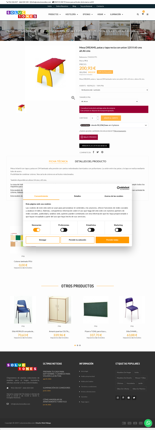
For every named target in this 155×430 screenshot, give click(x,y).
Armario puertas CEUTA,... (59, 331)
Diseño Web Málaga (43, 423)
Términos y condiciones (89, 386)
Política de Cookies (87, 381)
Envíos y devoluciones (88, 392)
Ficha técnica (58, 161)
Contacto (100, 6)
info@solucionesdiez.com (41, 2)
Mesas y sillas (140, 378)
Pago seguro (85, 402)
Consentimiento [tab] (41, 196)
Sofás (137, 372)
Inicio (50, 6)
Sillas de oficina (123, 389)
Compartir (94, 152)
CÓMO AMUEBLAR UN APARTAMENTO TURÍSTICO (55, 400)
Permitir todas (112, 240)
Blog (74, 6)
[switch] (63, 230)
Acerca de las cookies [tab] (114, 196)
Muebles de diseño (124, 378)
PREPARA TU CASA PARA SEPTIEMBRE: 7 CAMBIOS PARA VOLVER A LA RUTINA (56, 373)
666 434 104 (24, 2)
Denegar (42, 240)
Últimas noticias (52, 363)
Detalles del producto (90, 161)
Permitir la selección (77, 240)
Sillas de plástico (139, 389)
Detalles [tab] (77, 196)
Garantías (84, 397)
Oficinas (120, 383)
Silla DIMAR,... (132, 331)
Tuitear (98, 152)
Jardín (140, 383)
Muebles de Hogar (124, 372)
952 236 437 (13, 2)
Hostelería (131, 383)
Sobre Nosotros (62, 6)
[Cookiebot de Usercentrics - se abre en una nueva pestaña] (118, 188)
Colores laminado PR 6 (23, 261)
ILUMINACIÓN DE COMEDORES (56, 388)
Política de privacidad (88, 376)
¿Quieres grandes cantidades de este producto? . (102, 131)
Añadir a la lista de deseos (94, 146)
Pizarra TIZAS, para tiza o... (96, 331)
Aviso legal (84, 371)
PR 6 (86, 61)
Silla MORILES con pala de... (23, 331)
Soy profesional (86, 6)
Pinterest (102, 152)
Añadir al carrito (111, 118)
